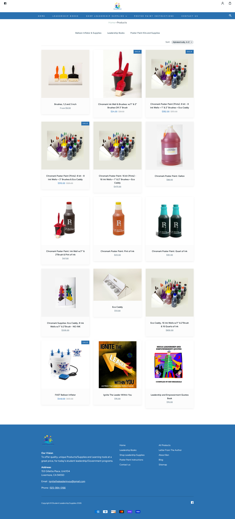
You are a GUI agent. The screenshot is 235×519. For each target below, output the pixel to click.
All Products (164, 445)
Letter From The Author (170, 450)
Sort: (168, 42)
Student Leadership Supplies (64, 503)
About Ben (164, 455)
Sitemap (163, 464)
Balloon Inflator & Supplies (88, 33)
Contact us (190, 16)
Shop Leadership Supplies (106, 16)
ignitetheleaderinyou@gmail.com (67, 481)
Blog (161, 459)
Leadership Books (66, 16)
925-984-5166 (58, 487)
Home (41, 16)
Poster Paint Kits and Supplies (145, 33)
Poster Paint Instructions (154, 16)
